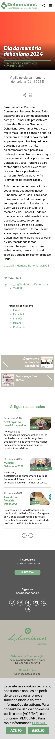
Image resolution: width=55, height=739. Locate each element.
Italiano (17, 322)
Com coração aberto (17, 63)
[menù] (51, 5)
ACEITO (16, 730)
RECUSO (38, 730)
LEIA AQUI (39, 723)
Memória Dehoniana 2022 (13, 464)
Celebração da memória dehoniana (15, 423)
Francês (17, 318)
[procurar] (44, 5)
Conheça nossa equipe (27, 673)
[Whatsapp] (12, 602)
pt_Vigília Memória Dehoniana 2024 (26, 265)
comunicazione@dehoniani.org (27, 660)
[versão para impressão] (30, 95)
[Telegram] (20, 602)
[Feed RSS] (28, 609)
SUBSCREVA (27, 572)
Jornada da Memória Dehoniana (10, 500)
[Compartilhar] (24, 95)
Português (19, 327)
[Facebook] (28, 602)
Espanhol (18, 314)
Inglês (16, 310)
